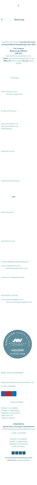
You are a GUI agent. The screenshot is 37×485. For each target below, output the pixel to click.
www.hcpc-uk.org (7, 151)
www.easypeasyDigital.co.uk (12, 299)
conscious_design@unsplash (12, 277)
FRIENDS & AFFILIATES (10, 413)
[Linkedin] (13, 393)
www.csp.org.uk (7, 212)
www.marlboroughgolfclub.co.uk (18, 56)
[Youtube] (8, 393)
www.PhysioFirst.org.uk (10, 181)
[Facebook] (3, 393)
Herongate (15, 78)
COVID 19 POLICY (8, 418)
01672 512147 (17, 61)
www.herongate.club (9, 92)
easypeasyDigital (16, 402)
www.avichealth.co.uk (9, 124)
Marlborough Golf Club (11, 42)
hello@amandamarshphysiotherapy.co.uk (17, 382)
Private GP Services (9, 111)
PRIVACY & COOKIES (9, 408)
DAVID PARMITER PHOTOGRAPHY (15, 262)
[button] (18, 11)
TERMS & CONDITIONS (10, 411)
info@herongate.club (14, 94)
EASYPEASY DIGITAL (9, 295)
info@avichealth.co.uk (9, 126)
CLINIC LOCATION (8, 386)
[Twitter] (16, 452)
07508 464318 (6, 129)
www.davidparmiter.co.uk (10, 266)
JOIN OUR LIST (7, 415)
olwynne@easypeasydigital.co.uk (19, 302)
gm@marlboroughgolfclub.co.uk (21, 58)
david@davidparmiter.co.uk (16, 268)
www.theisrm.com (8, 241)
